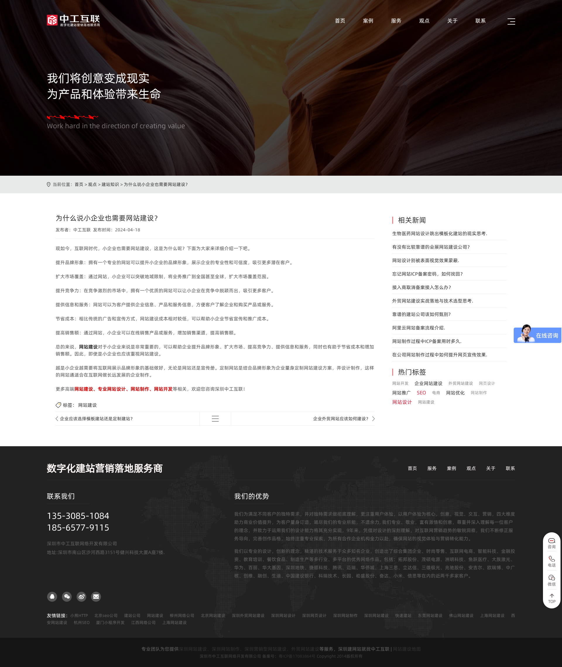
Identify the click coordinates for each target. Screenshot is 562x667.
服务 (396, 20)
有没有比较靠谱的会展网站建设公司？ (432, 247)
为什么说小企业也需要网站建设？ (157, 184)
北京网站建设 (213, 615)
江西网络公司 (143, 622)
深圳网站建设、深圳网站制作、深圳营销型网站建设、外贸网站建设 (249, 649)
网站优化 (455, 392)
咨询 (552, 547)
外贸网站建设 (460, 383)
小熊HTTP (79, 615)
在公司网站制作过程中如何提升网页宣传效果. (439, 354)
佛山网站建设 (461, 615)
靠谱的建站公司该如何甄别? (421, 314)
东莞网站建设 (430, 615)
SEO (421, 392)
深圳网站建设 (376, 615)
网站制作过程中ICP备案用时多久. (427, 341)
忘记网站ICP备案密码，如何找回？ (428, 274)
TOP (552, 601)
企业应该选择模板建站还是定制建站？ (97, 418)
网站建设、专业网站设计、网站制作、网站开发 (123, 389)
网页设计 (487, 383)
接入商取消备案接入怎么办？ (422, 287)
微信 (552, 584)
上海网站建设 (492, 615)
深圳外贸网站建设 (248, 615)
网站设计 (402, 402)
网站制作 (479, 393)
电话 (552, 565)
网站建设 (88, 346)
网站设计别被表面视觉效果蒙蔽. (425, 260)
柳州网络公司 (182, 615)
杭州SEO (82, 622)
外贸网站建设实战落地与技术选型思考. (432, 300)
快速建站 (403, 615)
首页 (340, 20)
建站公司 (132, 615)
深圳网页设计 (314, 615)
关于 (452, 20)
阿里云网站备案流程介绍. (418, 327)
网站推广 (401, 392)
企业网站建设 (428, 383)
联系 (480, 20)
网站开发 (400, 383)
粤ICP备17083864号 (297, 656)
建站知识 (110, 184)
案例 (368, 20)
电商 (436, 393)
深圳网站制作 (345, 615)
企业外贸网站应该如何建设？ (341, 418)
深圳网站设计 (283, 615)
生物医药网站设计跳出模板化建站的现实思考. (439, 233)
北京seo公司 (106, 615)
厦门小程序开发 (110, 622)
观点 (424, 20)
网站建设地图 (407, 649)
